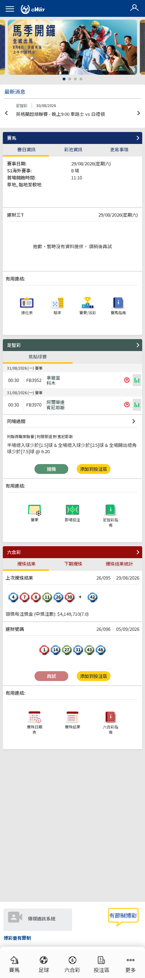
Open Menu (10, 9)
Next (138, 113)
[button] (134, 8)
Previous (6, 113)
